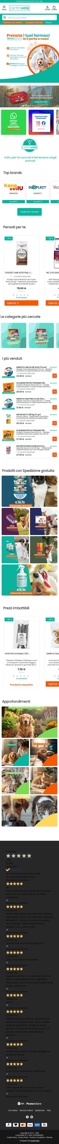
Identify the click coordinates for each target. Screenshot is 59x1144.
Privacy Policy (23, 1137)
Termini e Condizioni (37, 1137)
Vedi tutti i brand (29, 211)
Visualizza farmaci (34, 22)
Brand (48, 22)
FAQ (49, 1110)
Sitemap (49, 1137)
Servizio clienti (26, 1110)
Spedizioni (40, 1110)
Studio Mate (35, 1140)
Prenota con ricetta (12, 22)
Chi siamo (12, 1110)
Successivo (24, 880)
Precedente (12, 880)
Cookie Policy (12, 1137)
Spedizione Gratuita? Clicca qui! (29, 1)
